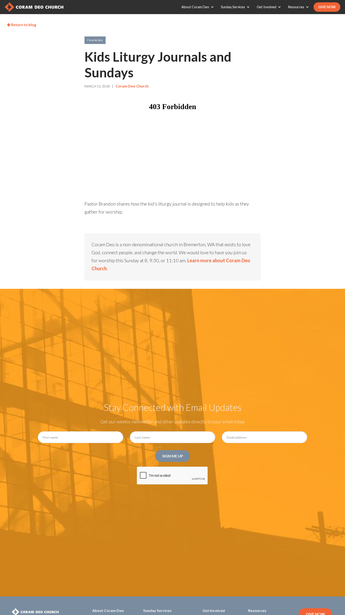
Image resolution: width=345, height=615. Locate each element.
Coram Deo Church (132, 86)
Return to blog (21, 24)
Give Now (327, 7)
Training (95, 40)
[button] (198, 7)
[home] (34, 7)
